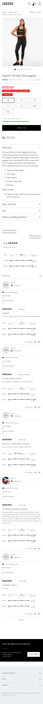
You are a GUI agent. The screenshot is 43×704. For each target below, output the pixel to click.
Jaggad (16, 693)
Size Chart (10, 137)
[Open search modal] (29, 3)
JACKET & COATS (12, 12)
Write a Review (35, 235)
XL (21, 106)
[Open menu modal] (39, 3)
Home (3, 12)
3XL (8, 111)
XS (8, 100)
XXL (34, 106)
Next (39, 12)
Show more (21, 620)
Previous (32, 12)
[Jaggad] (7, 3)
